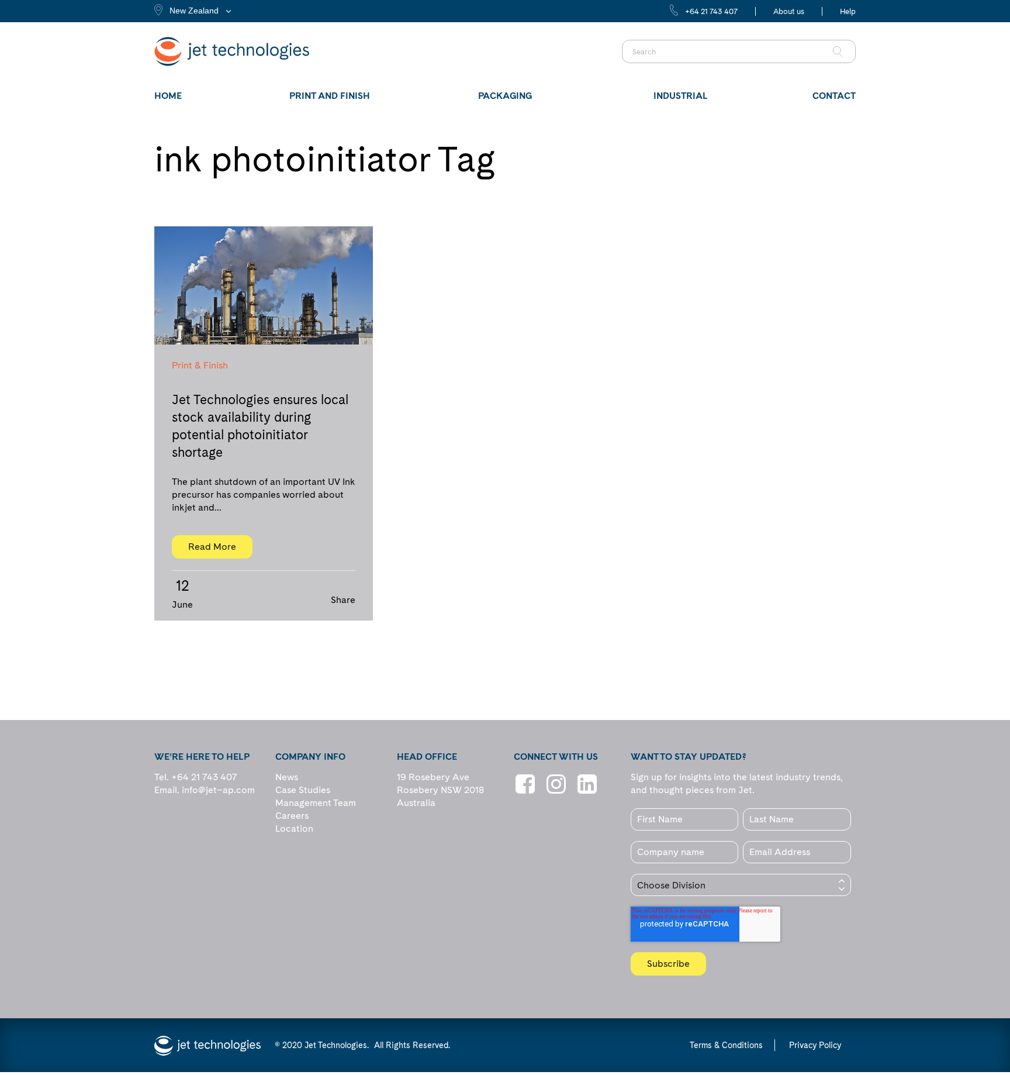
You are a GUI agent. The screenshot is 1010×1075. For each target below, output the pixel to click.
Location (294, 828)
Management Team (315, 802)
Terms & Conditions (726, 1045)
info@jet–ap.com (218, 789)
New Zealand (194, 10)
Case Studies (302, 789)
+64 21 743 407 (711, 11)
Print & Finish (200, 365)
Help (848, 11)
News (286, 777)
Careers (292, 815)
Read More (212, 546)
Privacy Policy (815, 1045)
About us (788, 11)
